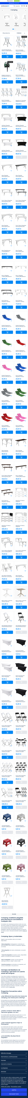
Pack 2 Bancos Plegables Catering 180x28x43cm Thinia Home (6, 301)
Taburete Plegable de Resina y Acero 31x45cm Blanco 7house (7, 50)
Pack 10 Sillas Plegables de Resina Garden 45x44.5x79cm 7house (7, 801)
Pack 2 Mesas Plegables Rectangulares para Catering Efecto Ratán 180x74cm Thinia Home (7, 476)
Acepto (14, 1090)
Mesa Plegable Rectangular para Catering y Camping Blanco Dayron (20, 576)
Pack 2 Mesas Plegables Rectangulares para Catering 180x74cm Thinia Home (7, 201)
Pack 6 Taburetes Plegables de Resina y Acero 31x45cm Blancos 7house (7, 101)
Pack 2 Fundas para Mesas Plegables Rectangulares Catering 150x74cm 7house (6, 676)
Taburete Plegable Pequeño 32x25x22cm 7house (6, 826)
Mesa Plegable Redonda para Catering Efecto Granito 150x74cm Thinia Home (7, 451)
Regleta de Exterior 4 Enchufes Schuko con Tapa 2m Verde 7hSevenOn (6, 76)
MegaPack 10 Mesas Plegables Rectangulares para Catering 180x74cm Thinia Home (20, 501)
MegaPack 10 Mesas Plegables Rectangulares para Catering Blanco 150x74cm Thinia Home (21, 526)
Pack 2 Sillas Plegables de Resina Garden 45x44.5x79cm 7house (7, 726)
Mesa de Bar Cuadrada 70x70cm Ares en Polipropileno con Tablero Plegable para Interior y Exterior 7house (7, 601)
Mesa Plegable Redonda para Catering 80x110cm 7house (6, 901)
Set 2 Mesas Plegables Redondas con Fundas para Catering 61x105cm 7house (7, 576)
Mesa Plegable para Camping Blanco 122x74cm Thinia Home (7, 251)
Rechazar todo (14, 1094)
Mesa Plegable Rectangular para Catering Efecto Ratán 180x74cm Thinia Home (21, 451)
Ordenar (21, 33)
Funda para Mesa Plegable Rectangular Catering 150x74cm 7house (6, 651)
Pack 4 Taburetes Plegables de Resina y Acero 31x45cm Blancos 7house (21, 51)
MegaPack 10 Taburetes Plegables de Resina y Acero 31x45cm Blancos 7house (21, 101)
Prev (2, 10)
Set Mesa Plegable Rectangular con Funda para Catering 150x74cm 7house (7, 126)
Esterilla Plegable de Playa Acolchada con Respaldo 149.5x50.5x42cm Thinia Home (7, 326)
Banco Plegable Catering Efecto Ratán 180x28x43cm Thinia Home (20, 476)
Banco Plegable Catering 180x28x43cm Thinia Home (7, 276)
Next (25, 10)
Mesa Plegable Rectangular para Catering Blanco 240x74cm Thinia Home (21, 251)
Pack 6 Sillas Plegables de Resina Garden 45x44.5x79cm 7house (7, 776)
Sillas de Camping (16, 24)
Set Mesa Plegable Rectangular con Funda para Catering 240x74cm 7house (7, 151)
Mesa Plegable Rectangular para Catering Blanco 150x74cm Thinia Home (7, 226)
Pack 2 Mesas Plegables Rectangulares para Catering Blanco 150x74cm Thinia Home (21, 226)
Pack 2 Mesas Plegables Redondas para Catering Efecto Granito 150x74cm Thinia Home (21, 551)
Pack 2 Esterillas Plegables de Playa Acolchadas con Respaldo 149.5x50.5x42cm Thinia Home (21, 376)
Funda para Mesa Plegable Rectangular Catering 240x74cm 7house (6, 701)
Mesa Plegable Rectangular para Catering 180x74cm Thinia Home (6, 176)
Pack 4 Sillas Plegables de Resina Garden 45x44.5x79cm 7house (7, 751)
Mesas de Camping (7, 24)
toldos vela (12, 987)
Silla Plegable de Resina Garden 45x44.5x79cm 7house (7, 626)
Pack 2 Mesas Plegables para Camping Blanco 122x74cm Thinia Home (7, 551)
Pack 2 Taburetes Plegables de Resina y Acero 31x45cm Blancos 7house (21, 76)
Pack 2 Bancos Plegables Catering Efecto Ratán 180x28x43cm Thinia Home (6, 501)
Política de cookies (5, 1086)
